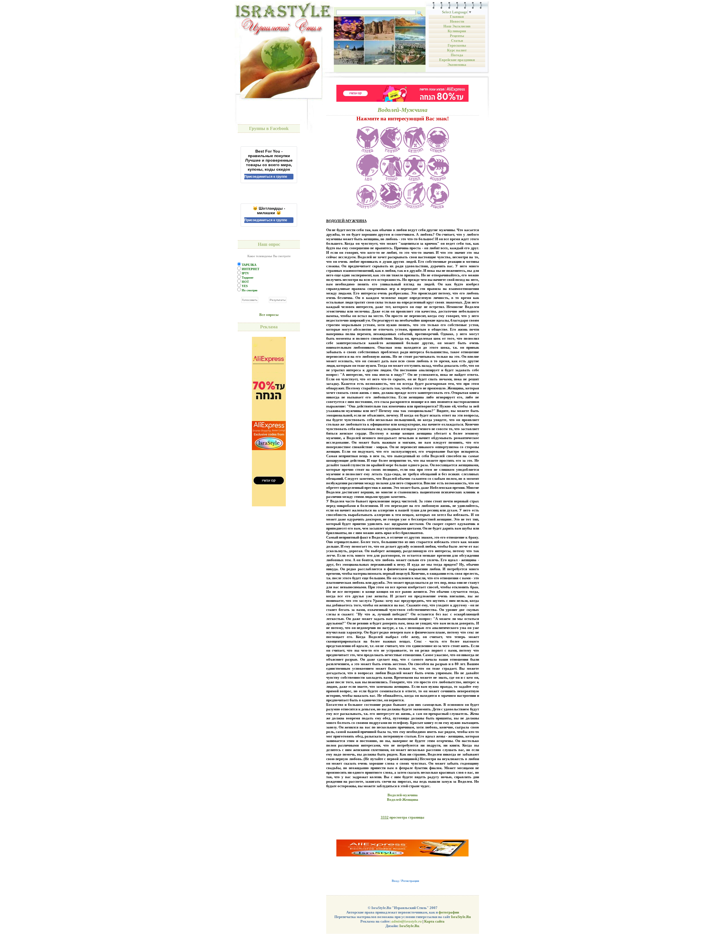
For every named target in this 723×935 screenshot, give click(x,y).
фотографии (449, 912)
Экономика (456, 64)
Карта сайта (434, 921)
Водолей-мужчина (402, 795)
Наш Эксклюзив (457, 26)
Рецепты (457, 36)
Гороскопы (457, 45)
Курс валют (457, 50)
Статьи (457, 40)
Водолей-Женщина (402, 799)
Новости (457, 21)
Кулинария (457, 31)
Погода (457, 55)
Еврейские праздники (457, 60)
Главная (457, 16)
